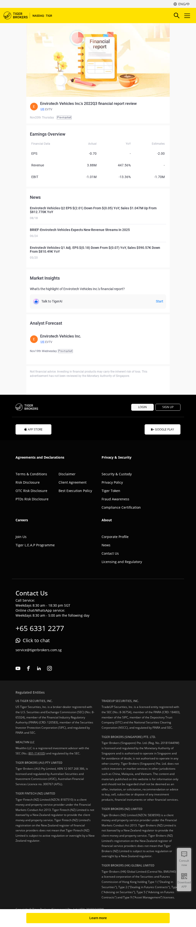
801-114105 (36, 753)
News (106, 545)
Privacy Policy (112, 482)
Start (159, 301)
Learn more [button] (98, 918)
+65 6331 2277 (40, 628)
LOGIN (142, 407)
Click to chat (36, 640)
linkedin (39, 668)
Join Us (21, 536)
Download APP (184, 884)
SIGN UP (168, 407)
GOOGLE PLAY (164, 429)
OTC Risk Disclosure (31, 490)
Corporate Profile (115, 536)
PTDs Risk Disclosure (32, 499)
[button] (98, 106)
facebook (28, 668)
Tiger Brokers (31, 15)
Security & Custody (117, 474)
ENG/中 (184, 4)
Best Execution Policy (75, 490)
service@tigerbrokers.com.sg (39, 650)
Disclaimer (67, 474)
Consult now (184, 863)
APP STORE (35, 429)
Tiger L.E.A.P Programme (35, 545)
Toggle (187, 15)
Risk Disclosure (28, 482)
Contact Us (110, 553)
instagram (49, 668)
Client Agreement (73, 482)
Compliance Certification (121, 507)
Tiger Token (111, 490)
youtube (18, 668)
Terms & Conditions (31, 474)
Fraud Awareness (115, 499)
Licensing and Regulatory (122, 561)
